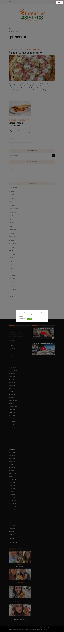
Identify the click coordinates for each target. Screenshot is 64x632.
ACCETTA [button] (29, 318)
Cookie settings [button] (23, 318)
